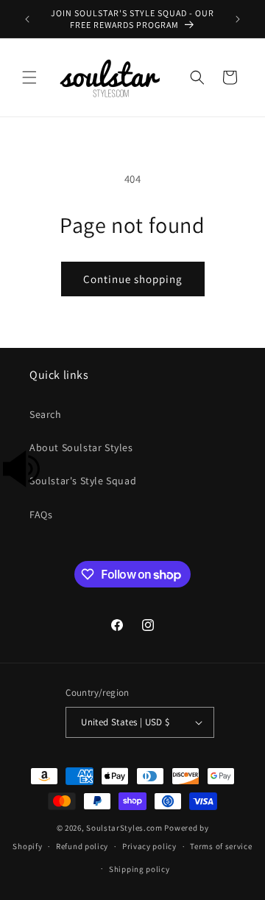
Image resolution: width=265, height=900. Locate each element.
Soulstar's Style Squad (82, 480)
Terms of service (221, 846)
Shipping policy (139, 869)
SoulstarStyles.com (124, 828)
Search (45, 414)
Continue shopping (133, 279)
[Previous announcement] (27, 19)
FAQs (40, 514)
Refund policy (82, 846)
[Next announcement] (238, 19)
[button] (29, 77)
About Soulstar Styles (81, 447)
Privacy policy (149, 846)
